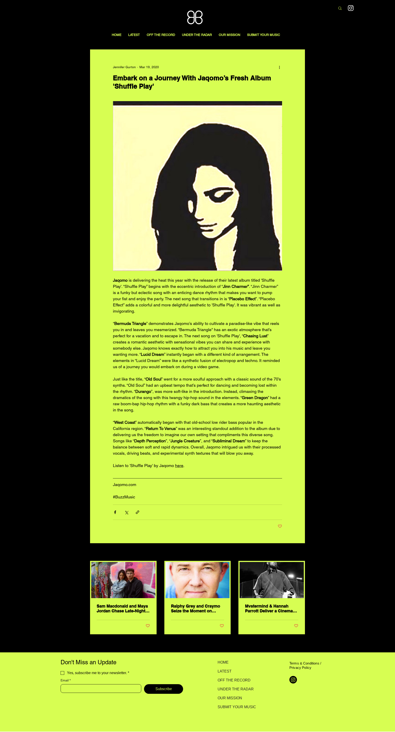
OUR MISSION (230, 698)
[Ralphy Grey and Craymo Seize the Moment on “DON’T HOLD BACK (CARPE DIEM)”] (197, 580)
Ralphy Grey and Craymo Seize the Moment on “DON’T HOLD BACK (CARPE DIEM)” (195, 608)
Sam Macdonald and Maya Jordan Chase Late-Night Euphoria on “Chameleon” (122, 608)
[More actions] (279, 67)
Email (66, 680)
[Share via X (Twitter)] (126, 512)
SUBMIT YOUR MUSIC (234, 707)
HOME (223, 662)
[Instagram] (351, 8)
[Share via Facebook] (115, 512)
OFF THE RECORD (234, 680)
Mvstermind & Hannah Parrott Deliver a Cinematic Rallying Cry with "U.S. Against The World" (271, 608)
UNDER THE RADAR (234, 689)
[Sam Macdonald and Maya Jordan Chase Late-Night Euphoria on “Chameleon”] (123, 580)
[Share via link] (137, 512)
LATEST (225, 671)
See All (300, 552)
